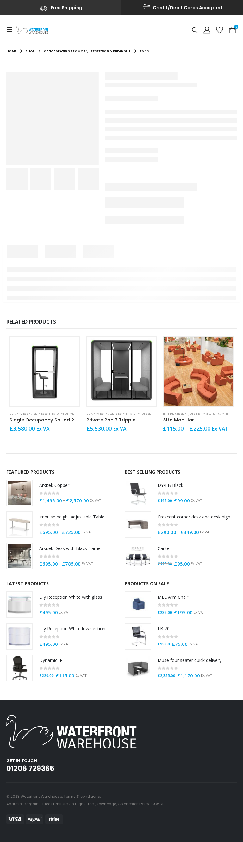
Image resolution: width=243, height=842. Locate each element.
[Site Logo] (32, 30)
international (175, 414)
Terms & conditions (82, 796)
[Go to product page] (44, 371)
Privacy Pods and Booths (32, 414)
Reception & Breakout (76, 414)
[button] (11, 29)
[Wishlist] (219, 29)
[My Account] (207, 29)
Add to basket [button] (69, 347)
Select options (222, 347)
